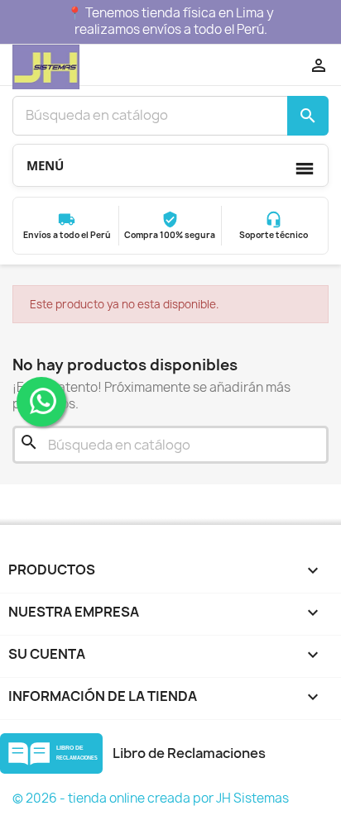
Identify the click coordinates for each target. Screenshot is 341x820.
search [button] (308, 116)
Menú (45, 165)
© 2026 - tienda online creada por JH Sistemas (150, 798)
